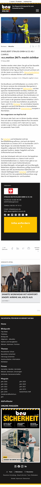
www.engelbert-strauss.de (16, 211)
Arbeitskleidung (26, 108)
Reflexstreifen (27, 88)
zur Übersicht (4, 248)
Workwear (16, 104)
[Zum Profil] (26, 215)
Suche (13, 1)
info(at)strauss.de (15, 209)
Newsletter (28, 1)
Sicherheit (6, 139)
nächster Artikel (37, 248)
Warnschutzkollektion (31, 72)
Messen (19, 1)
